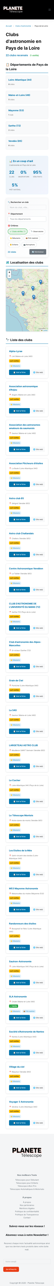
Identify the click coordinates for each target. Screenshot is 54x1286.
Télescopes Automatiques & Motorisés (27, 1189)
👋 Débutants (15, 238)
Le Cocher (14, 780)
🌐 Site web (38, 372)
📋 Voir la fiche (19, 372)
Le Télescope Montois (21, 815)
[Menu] (49, 10)
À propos (27, 1202)
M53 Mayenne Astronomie (23, 888)
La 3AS (13, 710)
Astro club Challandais (21, 533)
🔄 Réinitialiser (38, 252)
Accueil (9, 26)
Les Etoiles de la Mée (20, 850)
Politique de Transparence (27, 1214)
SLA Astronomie (18, 996)
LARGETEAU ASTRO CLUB (23, 745)
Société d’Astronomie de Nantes (26, 1031)
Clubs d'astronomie (23, 26)
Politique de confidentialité (27, 1211)
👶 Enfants (14, 245)
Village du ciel (16, 1066)
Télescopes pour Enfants (27, 1183)
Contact (26, 1217)
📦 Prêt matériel (32, 238)
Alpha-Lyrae (15, 351)
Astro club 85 (16, 498)
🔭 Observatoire (37, 231)
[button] (40, 282)
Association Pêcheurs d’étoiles (26, 463)
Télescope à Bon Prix (27, 1186)
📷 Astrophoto (29, 245)
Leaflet (44, 330)
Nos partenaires (27, 1205)
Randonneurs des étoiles (22, 923)
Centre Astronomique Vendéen (26, 568)
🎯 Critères (13, 225)
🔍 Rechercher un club (18, 202)
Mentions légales (27, 1208)
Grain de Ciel (16, 680)
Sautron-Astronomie (20, 961)
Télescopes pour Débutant (27, 1180)
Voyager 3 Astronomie (21, 1101)
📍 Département (15, 214)
